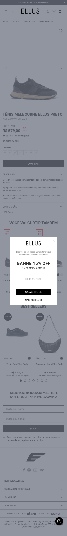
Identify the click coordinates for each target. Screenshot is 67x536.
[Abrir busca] (12, 11)
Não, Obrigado (33, 300)
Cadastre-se (33, 291)
